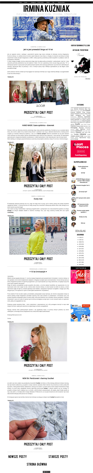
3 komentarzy (38, 189)
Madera (84, 119)
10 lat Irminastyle (41, 117)
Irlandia (88, 115)
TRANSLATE (10, 77)
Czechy (81, 110)
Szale (83, 132)
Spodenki (73, 130)
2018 (80, 246)
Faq (53, 2)
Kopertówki (87, 116)
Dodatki (87, 110)
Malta (72, 121)
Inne (72, 115)
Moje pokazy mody (75, 122)
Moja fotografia (86, 121)
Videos (48, 2)
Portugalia (74, 128)
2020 (80, 242)
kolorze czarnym (41, 133)
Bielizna (76, 109)
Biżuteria (81, 109)
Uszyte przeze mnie (48, 190)
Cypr (78, 110)
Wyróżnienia (83, 137)
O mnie (25, 2)
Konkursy (80, 116)
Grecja (72, 113)
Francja (88, 112)
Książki (88, 118)
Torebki (76, 134)
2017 (80, 248)
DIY (84, 110)
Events (79, 112)
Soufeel (38, 383)
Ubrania (40, 190)
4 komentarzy (38, 448)
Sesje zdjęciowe (80, 129)
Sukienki (78, 132)
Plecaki (88, 124)
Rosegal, (9, 210)
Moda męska (79, 121)
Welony (85, 136)
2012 (80, 260)
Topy (72, 134)
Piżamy (85, 124)
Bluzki (72, 110)
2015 (80, 253)
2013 (80, 257)
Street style (85, 130)
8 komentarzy (38, 262)
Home (20, 2)
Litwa (81, 119)
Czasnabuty (10, 212)
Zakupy (40, 449)
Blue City (87, 109)
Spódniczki (35, 190)
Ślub (89, 132)
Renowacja (87, 127)
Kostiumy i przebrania (81, 118)
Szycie (86, 132)
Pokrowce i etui (86, 126)
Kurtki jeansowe (75, 119)
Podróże (73, 126)
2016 (80, 251)
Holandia (82, 113)
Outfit (29, 190)
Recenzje (81, 127)
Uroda (88, 134)
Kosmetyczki (73, 118)
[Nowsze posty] (17, 460)
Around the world (83, 107)
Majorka (88, 119)
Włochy (76, 137)
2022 (80, 237)
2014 (80, 255)
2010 (80, 264)
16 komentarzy (38, 369)
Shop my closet (61, 2)
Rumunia (72, 129)
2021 (80, 239)
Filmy (83, 112)
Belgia (72, 109)
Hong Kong (87, 113)
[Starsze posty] (58, 460)
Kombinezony (73, 116)
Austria (88, 107)
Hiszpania (77, 113)
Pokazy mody (79, 126)
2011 (80, 262)
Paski (82, 124)
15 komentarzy (38, 116)
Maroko (75, 121)
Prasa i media (41, 2)
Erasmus (73, 112)
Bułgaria (75, 110)
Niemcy (83, 122)
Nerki (81, 122)
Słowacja (88, 129)
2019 (80, 244)
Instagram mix (80, 115)
